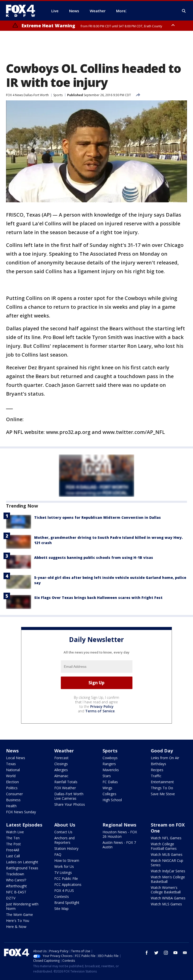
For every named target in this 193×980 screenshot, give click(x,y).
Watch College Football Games (164, 846)
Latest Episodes (24, 825)
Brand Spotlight (66, 902)
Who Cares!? (16, 880)
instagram (166, 953)
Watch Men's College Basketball (168, 879)
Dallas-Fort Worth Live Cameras (68, 796)
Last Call (13, 856)
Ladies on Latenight (22, 862)
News (12, 751)
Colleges (109, 793)
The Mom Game (19, 914)
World (11, 775)
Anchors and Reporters (64, 840)
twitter (156, 953)
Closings (61, 763)
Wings (107, 787)
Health (11, 805)
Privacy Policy (102, 706)
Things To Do (162, 787)
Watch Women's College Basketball (166, 889)
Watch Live (15, 832)
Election (12, 781)
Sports (58, 95)
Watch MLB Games (166, 854)
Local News (15, 757)
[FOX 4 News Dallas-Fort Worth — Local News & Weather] (22, 11)
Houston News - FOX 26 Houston (120, 834)
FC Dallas (110, 781)
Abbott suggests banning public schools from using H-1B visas (93, 557)
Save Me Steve (163, 793)
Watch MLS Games (166, 904)
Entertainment (162, 781)
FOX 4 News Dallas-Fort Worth (27, 95)
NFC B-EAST (16, 892)
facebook (147, 953)
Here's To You (17, 920)
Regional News (119, 825)
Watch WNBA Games (168, 898)
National (13, 769)
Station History (66, 848)
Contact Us (63, 832)
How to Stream (66, 860)
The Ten (13, 838)
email (185, 953)
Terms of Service (100, 711)
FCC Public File (66, 878)
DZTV (10, 898)
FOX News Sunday (21, 811)
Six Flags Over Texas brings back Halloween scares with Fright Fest (98, 597)
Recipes (157, 769)
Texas (11, 763)
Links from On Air (165, 757)
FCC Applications (67, 884)
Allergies (61, 769)
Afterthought (16, 886)
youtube (175, 953)
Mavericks (111, 769)
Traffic (156, 775)
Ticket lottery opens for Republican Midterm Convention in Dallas (97, 517)
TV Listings (63, 872)
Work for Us (64, 866)
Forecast (61, 757)
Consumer (14, 793)
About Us (64, 825)
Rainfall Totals (65, 781)
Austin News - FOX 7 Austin (119, 844)
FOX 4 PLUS (64, 890)
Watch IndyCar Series (168, 871)
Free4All (12, 850)
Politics (12, 787)
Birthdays (158, 763)
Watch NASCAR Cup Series (167, 862)
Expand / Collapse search (184, 11)
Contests (61, 896)
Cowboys (110, 757)
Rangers (109, 763)
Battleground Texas (22, 868)
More (121, 10)
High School (112, 799)
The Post (13, 844)
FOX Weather (65, 787)
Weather (64, 751)
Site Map (61, 908)
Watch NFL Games (166, 838)
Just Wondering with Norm (22, 906)
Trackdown (15, 874)
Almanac (61, 775)
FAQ (57, 854)
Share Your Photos (69, 804)
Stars (107, 775)
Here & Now (16, 926)
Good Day (162, 751)
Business (13, 799)
